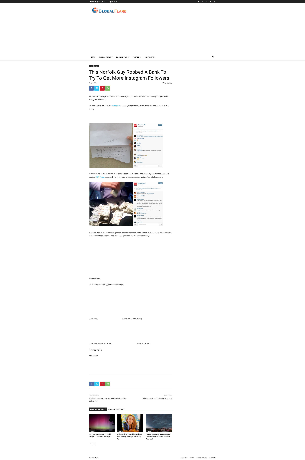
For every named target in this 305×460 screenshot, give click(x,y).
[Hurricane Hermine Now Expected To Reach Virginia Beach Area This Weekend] (159, 423)
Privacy (192, 458)
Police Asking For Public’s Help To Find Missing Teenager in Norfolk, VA (129, 436)
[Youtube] (214, 1)
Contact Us (150, 57)
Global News (105, 57)
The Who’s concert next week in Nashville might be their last (107, 399)
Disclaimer (183, 458)
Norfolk (96, 66)
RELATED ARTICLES (97, 409)
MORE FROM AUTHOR (116, 409)
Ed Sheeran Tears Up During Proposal (157, 398)
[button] (213, 57)
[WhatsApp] (107, 88)
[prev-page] (90, 443)
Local (91, 66)
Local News (121, 57)
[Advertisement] (152, 36)
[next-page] (94, 443)
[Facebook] (198, 1)
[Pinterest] (102, 88)
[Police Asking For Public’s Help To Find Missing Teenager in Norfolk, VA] (130, 423)
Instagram (116, 106)
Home (93, 57)
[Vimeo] (206, 1)
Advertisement (201, 458)
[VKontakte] (210, 1)
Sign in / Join (113, 2)
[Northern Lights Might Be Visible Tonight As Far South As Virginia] (102, 423)
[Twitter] (202, 1)
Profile (135, 57)
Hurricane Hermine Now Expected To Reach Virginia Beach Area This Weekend (158, 436)
